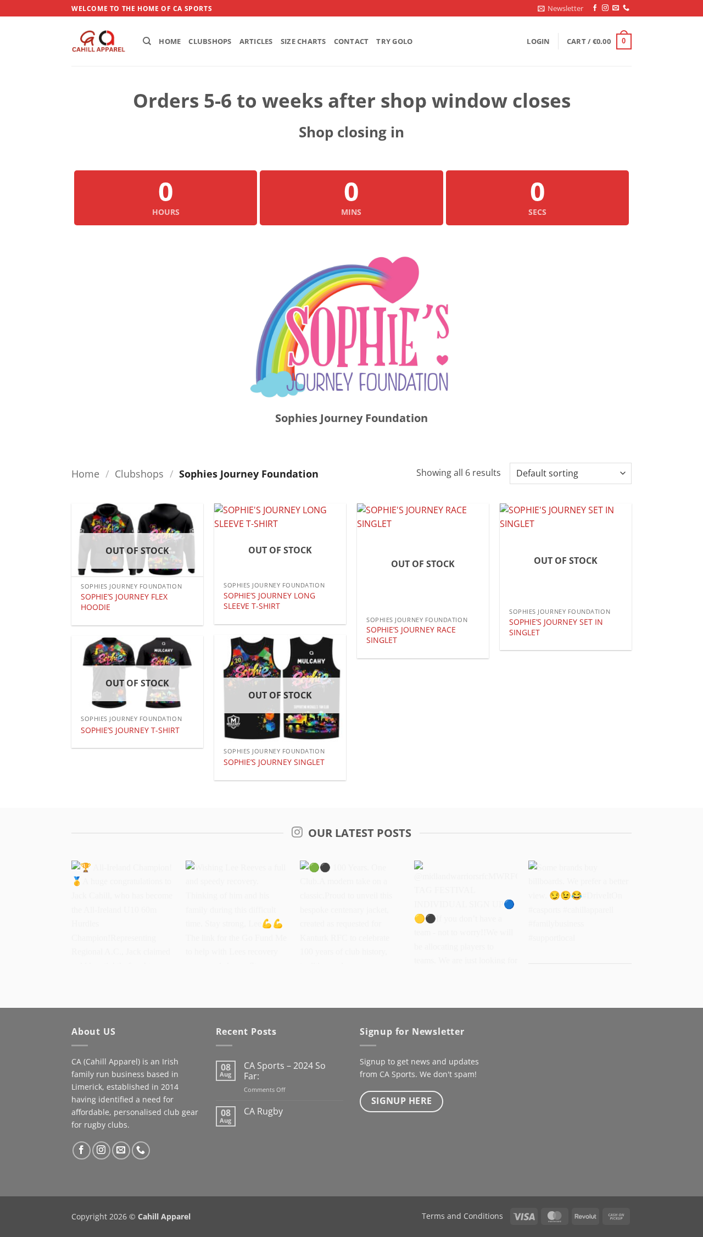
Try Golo (394, 41)
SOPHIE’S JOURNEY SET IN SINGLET (556, 627)
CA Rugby (263, 1111)
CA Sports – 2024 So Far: (285, 1071)
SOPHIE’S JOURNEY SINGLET (274, 762)
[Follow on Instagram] (605, 8)
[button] (560, 8)
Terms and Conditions (462, 1216)
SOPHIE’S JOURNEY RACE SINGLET (411, 635)
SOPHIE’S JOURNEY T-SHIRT (130, 730)
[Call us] (626, 8)
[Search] (147, 41)
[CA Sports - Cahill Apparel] (98, 42)
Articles (256, 41)
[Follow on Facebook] (595, 8)
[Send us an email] (615, 8)
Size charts (303, 41)
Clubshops (209, 41)
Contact (351, 41)
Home (170, 41)
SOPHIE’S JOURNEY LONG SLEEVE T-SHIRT (269, 601)
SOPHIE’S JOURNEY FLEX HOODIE (124, 602)
